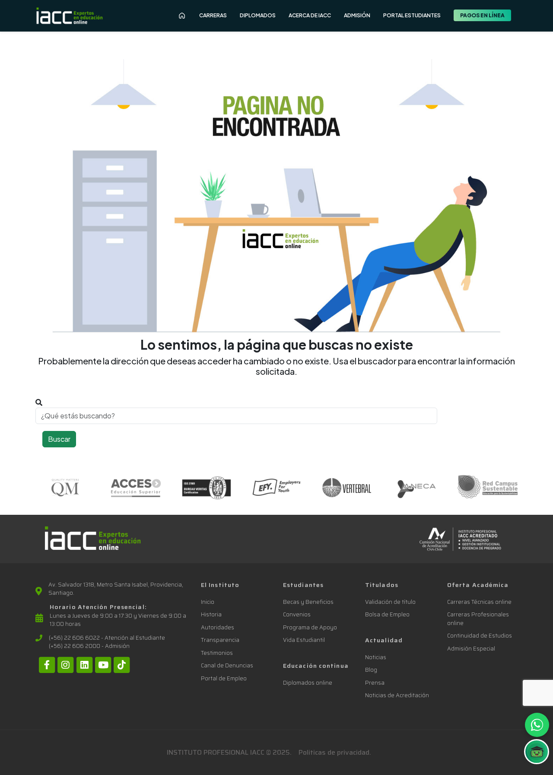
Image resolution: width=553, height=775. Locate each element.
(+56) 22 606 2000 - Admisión (89, 646)
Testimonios (217, 652)
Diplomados (258, 15)
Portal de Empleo (224, 678)
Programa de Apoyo (310, 627)
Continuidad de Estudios (479, 635)
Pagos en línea (482, 15)
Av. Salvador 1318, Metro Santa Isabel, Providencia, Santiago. (115, 588)
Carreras (213, 15)
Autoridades (217, 627)
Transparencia (220, 639)
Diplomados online (307, 682)
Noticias (375, 657)
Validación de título (390, 601)
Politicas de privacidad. (335, 752)
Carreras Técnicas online (479, 601)
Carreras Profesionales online (478, 619)
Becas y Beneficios (308, 601)
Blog (371, 669)
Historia (211, 614)
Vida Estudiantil (304, 639)
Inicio (207, 601)
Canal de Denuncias (227, 665)
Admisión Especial (471, 648)
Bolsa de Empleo (387, 614)
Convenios (297, 614)
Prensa (375, 682)
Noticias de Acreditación (397, 695)
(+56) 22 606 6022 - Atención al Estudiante (107, 638)
